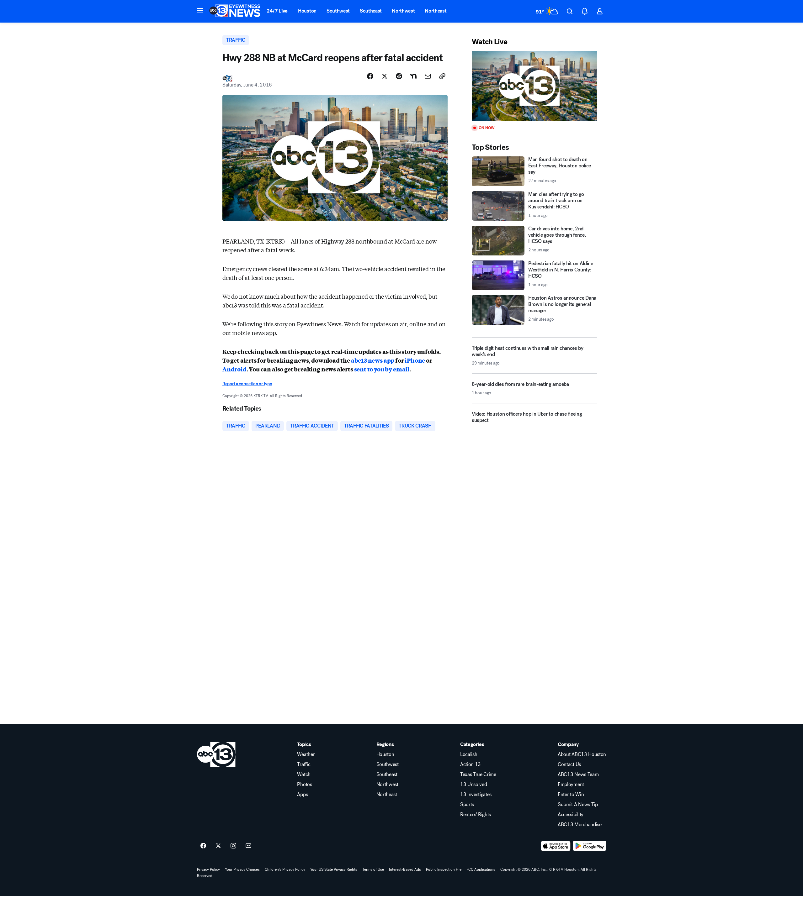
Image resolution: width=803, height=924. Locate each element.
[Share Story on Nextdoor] (413, 76)
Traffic (303, 764)
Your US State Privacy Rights (333, 869)
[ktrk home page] (216, 754)
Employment (571, 784)
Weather (306, 754)
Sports (467, 804)
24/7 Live (277, 11)
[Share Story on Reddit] (399, 76)
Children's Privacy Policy (285, 869)
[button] (200, 10)
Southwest (338, 11)
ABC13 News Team (578, 774)
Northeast (435, 11)
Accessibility (570, 814)
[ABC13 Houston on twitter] (218, 846)
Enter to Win (571, 794)
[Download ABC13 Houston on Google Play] (589, 846)
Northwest (403, 11)
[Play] (534, 86)
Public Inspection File (443, 869)
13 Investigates (476, 794)
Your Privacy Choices (242, 869)
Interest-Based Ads (405, 869)
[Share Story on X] (384, 76)
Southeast (371, 11)
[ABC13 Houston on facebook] (203, 846)
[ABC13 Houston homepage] (234, 11)
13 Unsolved (473, 784)
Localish (468, 754)
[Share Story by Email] (428, 76)
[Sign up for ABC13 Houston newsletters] (248, 846)
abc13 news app (372, 360)
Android (234, 369)
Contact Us (569, 764)
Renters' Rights (475, 814)
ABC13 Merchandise (580, 824)
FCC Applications (480, 869)
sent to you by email (381, 369)
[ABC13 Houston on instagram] (233, 846)
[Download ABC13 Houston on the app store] (556, 846)
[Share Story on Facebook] (370, 76)
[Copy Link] (442, 76)
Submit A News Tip (578, 804)
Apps (302, 794)
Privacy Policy (208, 869)
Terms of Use (373, 869)
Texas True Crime (478, 774)
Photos (304, 784)
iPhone (415, 360)
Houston (307, 11)
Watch (303, 774)
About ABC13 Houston (582, 754)
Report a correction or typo (247, 384)
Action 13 (470, 764)
